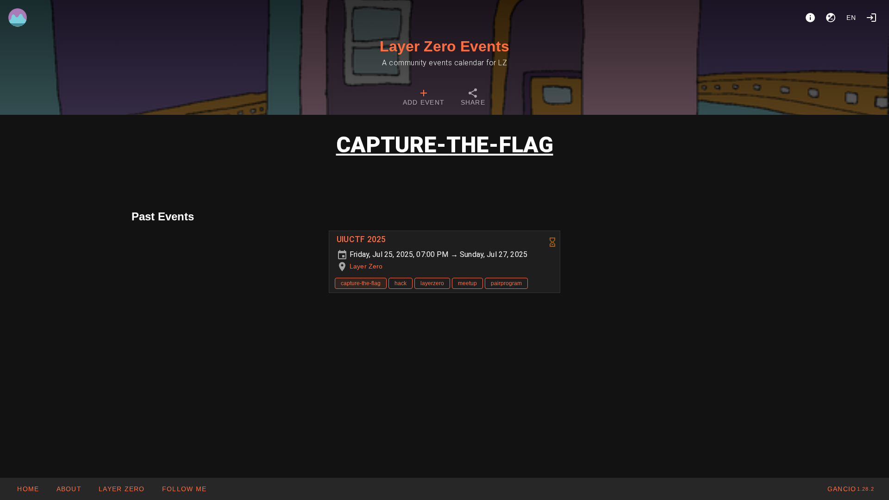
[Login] (871, 17)
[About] (810, 17)
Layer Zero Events (444, 46)
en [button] (851, 17)
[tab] (423, 98)
